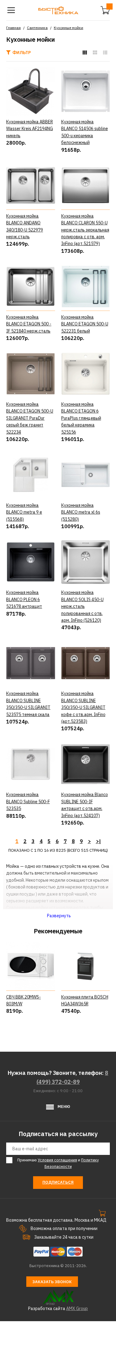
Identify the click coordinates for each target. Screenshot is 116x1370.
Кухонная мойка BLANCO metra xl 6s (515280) (80, 512)
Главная (13, 27)
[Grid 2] (95, 52)
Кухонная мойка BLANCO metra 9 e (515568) (24, 512)
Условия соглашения (57, 1160)
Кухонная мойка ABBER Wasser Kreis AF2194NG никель (29, 128)
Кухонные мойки (68, 27)
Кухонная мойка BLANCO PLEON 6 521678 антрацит (24, 599)
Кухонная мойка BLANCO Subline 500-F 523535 (28, 801)
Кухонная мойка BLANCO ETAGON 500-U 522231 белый (84, 324)
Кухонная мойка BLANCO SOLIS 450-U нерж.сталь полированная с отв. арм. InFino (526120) (82, 606)
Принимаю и (58, 1163)
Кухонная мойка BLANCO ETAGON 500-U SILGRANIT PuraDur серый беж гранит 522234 (29, 418)
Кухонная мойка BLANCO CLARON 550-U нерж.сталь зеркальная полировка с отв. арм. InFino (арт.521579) (85, 230)
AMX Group (77, 1308)
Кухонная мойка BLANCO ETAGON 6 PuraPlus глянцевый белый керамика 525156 (81, 418)
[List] (105, 52)
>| (98, 841)
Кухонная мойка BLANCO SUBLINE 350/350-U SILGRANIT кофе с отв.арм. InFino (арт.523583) (83, 707)
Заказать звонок (52, 1281)
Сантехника (37, 27)
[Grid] (84, 52)
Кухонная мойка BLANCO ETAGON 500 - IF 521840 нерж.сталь (28, 324)
